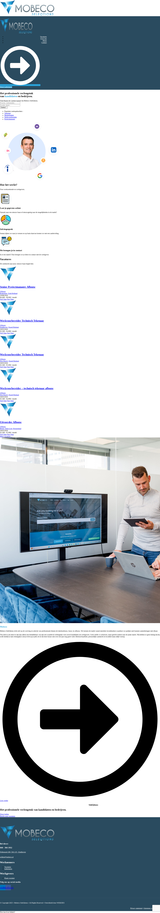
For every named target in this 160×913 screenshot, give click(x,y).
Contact (44, 42)
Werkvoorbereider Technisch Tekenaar (22, 320)
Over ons (43, 39)
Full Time (3, 299)
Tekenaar (7, 113)
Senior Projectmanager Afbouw (17, 286)
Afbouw (3, 291)
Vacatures (43, 37)
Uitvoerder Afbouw (11, 422)
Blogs (45, 41)
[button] (7, 912)
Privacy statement (136, 908)
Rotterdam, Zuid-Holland (8, 293)
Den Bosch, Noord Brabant (9, 361)
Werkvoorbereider (10, 117)
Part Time (10, 299)
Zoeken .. (4, 107)
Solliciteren (8, 869)
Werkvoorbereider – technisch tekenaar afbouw (26, 388)
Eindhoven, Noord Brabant (9, 327)
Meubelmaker (9, 115)
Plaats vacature (9, 878)
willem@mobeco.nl (6, 857)
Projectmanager (9, 119)
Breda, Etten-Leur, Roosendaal (10, 429)
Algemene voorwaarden (151, 908)
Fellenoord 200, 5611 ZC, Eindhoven (13, 852)
